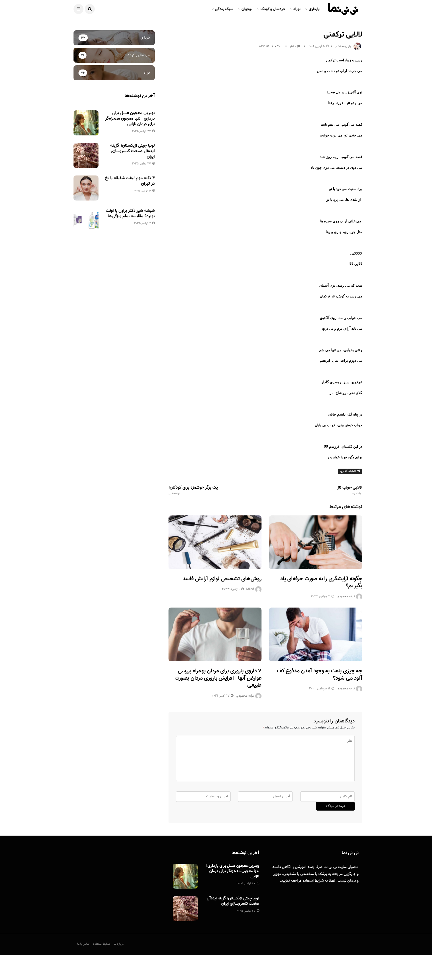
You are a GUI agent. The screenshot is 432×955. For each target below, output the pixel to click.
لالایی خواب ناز (350, 490)
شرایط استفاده (313, 881)
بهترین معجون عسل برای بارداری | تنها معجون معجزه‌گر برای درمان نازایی (130, 118)
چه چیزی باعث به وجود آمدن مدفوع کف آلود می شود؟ (319, 675)
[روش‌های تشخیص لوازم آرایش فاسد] (215, 542)
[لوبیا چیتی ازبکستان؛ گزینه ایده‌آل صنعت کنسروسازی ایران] (86, 155)
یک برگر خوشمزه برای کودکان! (193, 490)
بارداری (314, 9)
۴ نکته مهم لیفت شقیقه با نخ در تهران (130, 181)
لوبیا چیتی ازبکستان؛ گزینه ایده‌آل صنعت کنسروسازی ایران (132, 151)
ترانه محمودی (346, 596)
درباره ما (119, 944)
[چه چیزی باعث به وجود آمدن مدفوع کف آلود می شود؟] (315, 634)
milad (250, 589)
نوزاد (296, 9)
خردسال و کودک (272, 9)
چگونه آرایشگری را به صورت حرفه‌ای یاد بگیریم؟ (321, 583)
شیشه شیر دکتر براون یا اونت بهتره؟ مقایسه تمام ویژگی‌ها (130, 214)
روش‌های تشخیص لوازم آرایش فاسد (222, 579)
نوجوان (247, 9)
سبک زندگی (224, 9)
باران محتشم (343, 46)
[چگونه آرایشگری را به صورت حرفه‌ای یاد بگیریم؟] (315, 542)
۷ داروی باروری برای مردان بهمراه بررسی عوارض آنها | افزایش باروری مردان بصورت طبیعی (218, 678)
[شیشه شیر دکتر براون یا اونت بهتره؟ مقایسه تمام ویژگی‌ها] (86, 220)
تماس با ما (83, 944)
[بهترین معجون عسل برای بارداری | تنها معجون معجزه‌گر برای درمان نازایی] (86, 122)
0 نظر (293, 46)
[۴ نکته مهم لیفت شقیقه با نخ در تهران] (86, 188)
